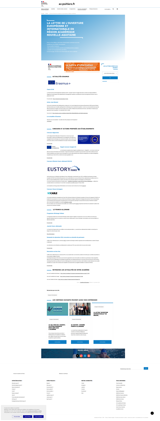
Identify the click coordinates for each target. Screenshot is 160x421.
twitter (77, 355)
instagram (81, 355)
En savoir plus (49, 143)
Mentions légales (111, 417)
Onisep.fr (13, 389)
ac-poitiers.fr (67, 4)
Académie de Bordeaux (84, 282)
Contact (106, 417)
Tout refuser (28, 416)
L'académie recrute (119, 409)
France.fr (48, 393)
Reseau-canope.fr (15, 393)
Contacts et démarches (120, 385)
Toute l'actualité (119, 383)
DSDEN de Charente (120, 393)
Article (46, 13)
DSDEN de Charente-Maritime (121, 395)
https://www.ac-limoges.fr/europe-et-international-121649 (71, 276)
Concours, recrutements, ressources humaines (82, 9)
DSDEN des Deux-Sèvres (120, 397)
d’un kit (77, 203)
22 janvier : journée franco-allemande (78, 325)
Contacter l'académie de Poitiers (19, 373)
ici (56, 185)
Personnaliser (17, 416)
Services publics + (50, 391)
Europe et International (52, 295)
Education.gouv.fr (15, 383)
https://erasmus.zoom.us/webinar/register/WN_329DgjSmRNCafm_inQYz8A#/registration (70, 113)
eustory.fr (84, 185)
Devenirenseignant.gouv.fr (17, 385)
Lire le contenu (57, 342)
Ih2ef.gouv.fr (14, 399)
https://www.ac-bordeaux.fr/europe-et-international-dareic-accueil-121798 (74, 273)
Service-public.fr (50, 389)
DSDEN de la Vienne (120, 399)
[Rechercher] (113, 9)
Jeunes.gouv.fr (49, 397)
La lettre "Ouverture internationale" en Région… (101, 314)
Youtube (83, 389)
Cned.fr (13, 391)
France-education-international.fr (18, 397)
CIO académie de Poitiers (121, 403)
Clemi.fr (13, 395)
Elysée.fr (48, 383)
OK (110, 77)
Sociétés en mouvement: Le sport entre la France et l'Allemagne (80, 181)
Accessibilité (117, 9)
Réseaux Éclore (119, 401)
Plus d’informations (50, 234)
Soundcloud (83, 391)
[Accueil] (47, 4)
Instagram (83, 385)
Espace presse (119, 387)
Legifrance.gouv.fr (50, 395)
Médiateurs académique (63, 373)
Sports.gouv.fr (49, 399)
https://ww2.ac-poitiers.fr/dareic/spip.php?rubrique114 (69, 279)
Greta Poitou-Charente (120, 407)
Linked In (83, 387)
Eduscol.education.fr (16, 387)
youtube (88, 355)
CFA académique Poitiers (121, 405)
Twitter (82, 383)
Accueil (42, 13)
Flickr (82, 393)
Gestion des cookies (131, 417)
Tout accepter (38, 416)
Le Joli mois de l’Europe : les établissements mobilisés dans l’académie (57, 327)
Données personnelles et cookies (35, 411)
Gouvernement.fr (50, 387)
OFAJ (65, 240)
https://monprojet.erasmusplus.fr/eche (60, 98)
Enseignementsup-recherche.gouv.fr (19, 401)
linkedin (85, 355)
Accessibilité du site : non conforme (142, 417)
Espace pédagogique (120, 391)
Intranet (117, 389)
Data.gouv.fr (49, 385)
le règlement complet (68, 202)
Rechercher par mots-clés (125, 369)
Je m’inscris (49, 121)
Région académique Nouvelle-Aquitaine (45, 9)
